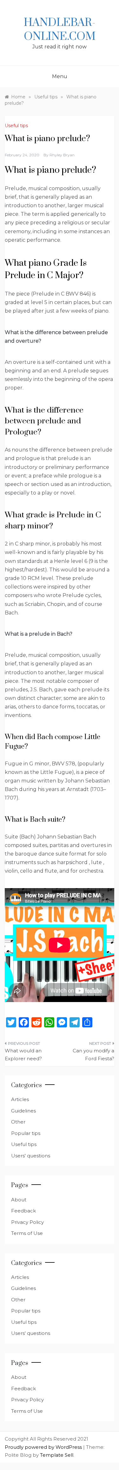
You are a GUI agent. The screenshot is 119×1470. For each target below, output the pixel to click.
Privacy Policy (27, 1222)
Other (18, 1122)
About (18, 1200)
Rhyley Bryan (62, 155)
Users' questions (30, 1156)
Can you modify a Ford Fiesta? (93, 1055)
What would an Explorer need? (23, 1055)
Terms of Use (27, 1233)
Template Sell (56, 1455)
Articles (20, 1099)
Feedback (23, 1211)
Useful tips (16, 125)
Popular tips (25, 1133)
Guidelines (23, 1111)
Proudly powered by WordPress (44, 1447)
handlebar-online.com (60, 30)
